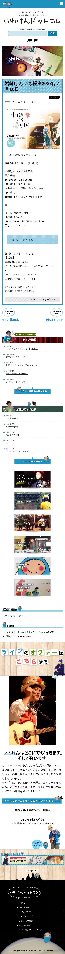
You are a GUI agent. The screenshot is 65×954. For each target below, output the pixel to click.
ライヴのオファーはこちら (31, 930)
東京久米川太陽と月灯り (16, 357)
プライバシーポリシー (15, 616)
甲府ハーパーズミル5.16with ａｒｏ (21, 365)
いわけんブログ (26, 921)
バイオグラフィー (27, 912)
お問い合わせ (25, 925)
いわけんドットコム (21, 239)
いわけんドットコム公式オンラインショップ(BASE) (29, 632)
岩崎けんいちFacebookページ (19, 636)
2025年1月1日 (12, 427)
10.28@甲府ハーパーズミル (18, 451)
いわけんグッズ (26, 916)
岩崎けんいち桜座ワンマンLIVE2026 (22, 349)
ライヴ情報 (24, 907)
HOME (22, 903)
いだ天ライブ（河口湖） (16, 382)
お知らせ (51, 299)
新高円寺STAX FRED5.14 (17, 373)
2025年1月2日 (12, 418)
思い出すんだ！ (13, 435)
